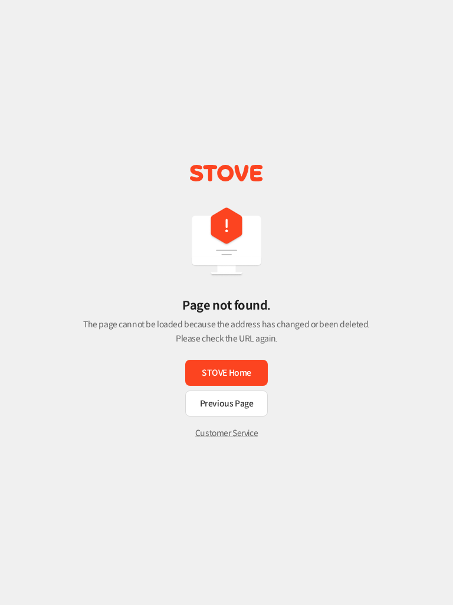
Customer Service (226, 433)
